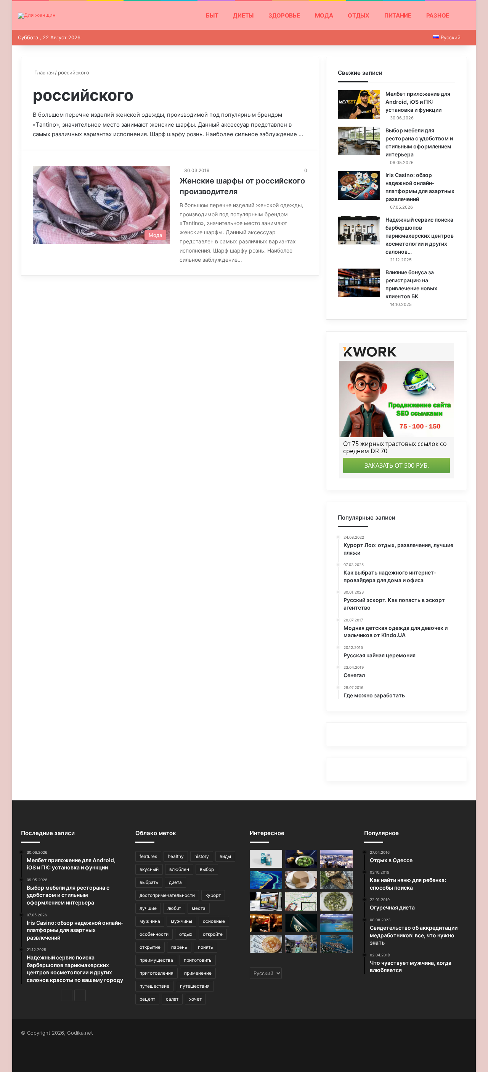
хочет (195, 999)
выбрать (149, 882)
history (201, 856)
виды (225, 856)
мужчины (181, 921)
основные (214, 921)
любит (174, 908)
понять (205, 947)
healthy (176, 856)
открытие (150, 947)
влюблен (179, 869)
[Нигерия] (301, 944)
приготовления (156, 973)
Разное (437, 15)
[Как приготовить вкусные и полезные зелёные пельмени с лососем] (301, 859)
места (198, 908)
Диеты (243, 15)
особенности (154, 934)
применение (198, 973)
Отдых (358, 15)
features (148, 856)
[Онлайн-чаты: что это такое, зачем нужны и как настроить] (266, 901)
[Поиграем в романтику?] (266, 923)
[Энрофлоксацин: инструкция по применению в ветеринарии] (266, 859)
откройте (213, 934)
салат (172, 999)
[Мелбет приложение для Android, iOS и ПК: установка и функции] (359, 104)
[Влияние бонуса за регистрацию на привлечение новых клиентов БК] (359, 283)
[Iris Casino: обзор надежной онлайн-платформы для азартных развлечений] (359, 185)
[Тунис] (336, 859)
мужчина (150, 921)
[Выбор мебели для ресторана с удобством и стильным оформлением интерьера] (359, 141)
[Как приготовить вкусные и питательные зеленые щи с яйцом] (336, 901)
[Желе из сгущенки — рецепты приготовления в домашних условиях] (301, 880)
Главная (43, 72)
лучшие (148, 908)
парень (179, 947)
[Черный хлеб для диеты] (336, 880)
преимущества (156, 960)
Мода (324, 15)
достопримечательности (167, 895)
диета (175, 882)
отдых (185, 934)
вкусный (149, 869)
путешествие (154, 986)
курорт (213, 895)
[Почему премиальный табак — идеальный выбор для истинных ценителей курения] (301, 923)
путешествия (195, 986)
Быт (212, 15)
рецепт (147, 999)
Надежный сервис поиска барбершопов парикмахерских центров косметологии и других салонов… (419, 235)
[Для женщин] (37, 16)
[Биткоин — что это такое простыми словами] (266, 944)
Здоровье (284, 15)
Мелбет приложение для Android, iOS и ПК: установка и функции (417, 101)
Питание (397, 15)
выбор (207, 869)
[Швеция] (336, 944)
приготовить (198, 960)
